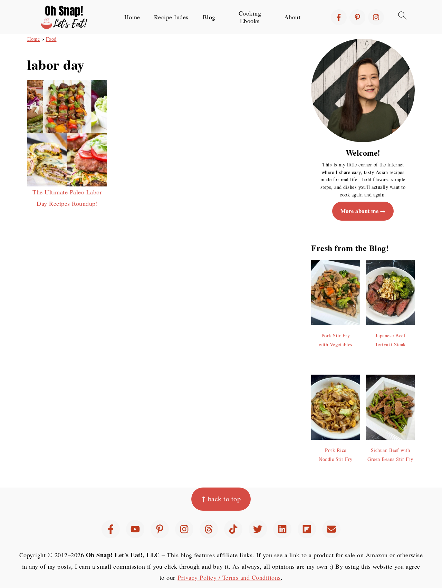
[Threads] (209, 529)
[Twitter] (258, 529)
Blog (209, 17)
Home (132, 17)
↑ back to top (221, 498)
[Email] (331, 529)
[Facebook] (339, 17)
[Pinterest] (357, 17)
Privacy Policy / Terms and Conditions (229, 577)
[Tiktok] (233, 529)
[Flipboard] (307, 529)
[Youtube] (135, 529)
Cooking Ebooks (250, 17)
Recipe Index (171, 17)
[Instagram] (376, 17)
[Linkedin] (282, 529)
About (292, 17)
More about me (359, 211)
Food (51, 39)
